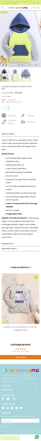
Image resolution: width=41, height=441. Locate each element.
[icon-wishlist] (34, 7)
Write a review (20, 357)
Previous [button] (2, 302)
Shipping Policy (8, 244)
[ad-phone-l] (32, 7)
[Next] (38, 87)
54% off (36, 277)
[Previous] (36, 87)
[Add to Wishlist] (19, 65)
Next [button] (36, 302)
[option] (15, 75)
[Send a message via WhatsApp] (37, 437)
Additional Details (9, 249)
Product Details (8, 134)
